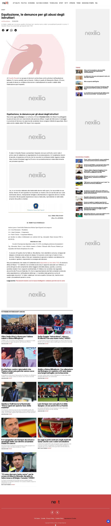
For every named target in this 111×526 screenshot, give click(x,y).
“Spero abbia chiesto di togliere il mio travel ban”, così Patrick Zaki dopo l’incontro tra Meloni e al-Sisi (95, 171)
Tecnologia (54, 3)
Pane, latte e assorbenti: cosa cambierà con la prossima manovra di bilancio (96, 160)
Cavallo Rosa (13, 78)
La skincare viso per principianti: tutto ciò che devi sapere (97, 77)
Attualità (16, 3)
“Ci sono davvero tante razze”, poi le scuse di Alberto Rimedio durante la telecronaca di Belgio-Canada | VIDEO (18, 476)
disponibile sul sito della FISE (49, 263)
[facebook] (3, 31)
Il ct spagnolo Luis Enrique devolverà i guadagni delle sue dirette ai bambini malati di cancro (17, 441)
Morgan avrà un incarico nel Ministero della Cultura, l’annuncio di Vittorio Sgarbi (95, 177)
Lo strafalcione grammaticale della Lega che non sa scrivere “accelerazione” (96, 93)
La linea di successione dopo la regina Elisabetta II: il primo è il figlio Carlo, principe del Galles (96, 208)
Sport (61, 3)
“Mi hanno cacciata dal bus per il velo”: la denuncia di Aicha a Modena (96, 183)
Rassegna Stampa (88, 3)
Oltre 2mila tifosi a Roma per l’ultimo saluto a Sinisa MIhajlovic (17, 337)
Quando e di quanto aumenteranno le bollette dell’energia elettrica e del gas (96, 197)
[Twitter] (56, 511)
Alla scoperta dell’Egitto (91, 81)
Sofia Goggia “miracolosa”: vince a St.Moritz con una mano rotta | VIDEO (54, 337)
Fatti (66, 3)
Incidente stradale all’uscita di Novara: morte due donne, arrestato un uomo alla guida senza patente (96, 192)
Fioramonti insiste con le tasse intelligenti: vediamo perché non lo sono (40, 281)
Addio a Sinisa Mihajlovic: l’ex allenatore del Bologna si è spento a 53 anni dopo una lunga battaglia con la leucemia (55, 371)
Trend (78, 3)
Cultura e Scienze (42, 3)
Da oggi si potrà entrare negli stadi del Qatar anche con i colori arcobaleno (54, 441)
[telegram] (15, 31)
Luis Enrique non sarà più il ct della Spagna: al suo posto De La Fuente (53, 405)
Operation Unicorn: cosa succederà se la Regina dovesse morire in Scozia (96, 214)
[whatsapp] (11, 31)
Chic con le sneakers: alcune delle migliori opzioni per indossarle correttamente (94, 71)
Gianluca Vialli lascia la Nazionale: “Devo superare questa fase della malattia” (16, 405)
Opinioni (72, 3)
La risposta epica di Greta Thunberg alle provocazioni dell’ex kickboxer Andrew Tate (96, 88)
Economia (31, 3)
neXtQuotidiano (5, 21)
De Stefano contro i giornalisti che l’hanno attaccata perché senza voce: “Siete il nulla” (18, 371)
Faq (96, 3)
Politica (24, 3)
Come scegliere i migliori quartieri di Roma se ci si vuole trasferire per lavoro (96, 203)
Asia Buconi (4, 343)
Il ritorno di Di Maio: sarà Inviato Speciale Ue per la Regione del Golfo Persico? (96, 165)
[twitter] (7, 31)
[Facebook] (51, 511)
